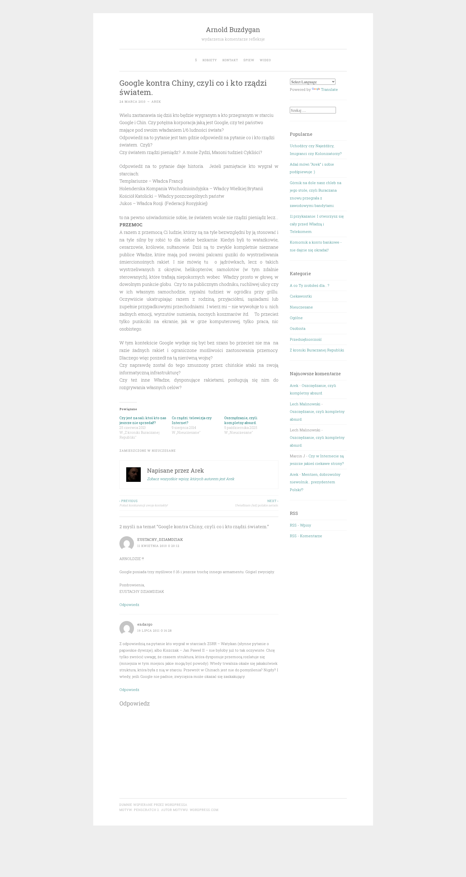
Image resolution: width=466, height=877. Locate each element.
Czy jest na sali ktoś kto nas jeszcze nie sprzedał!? (142, 420)
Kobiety (209, 60)
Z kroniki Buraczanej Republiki (317, 350)
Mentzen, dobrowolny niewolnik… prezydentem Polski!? (315, 482)
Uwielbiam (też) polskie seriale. (256, 503)
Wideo (265, 60)
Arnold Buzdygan (233, 29)
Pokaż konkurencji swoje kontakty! (143, 503)
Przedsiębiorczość (306, 339)
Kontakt (230, 60)
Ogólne (296, 317)
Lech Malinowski (305, 403)
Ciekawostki (301, 296)
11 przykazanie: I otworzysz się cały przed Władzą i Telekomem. (317, 224)
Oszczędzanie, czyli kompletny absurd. (241, 420)
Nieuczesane (164, 450)
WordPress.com (204, 810)
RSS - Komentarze (306, 535)
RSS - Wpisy (300, 525)
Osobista (297, 328)
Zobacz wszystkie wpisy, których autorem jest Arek (190, 478)
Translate (329, 89)
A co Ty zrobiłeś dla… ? (309, 285)
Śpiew (248, 60)
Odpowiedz (129, 604)
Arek (156, 101)
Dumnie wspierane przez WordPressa (153, 805)
